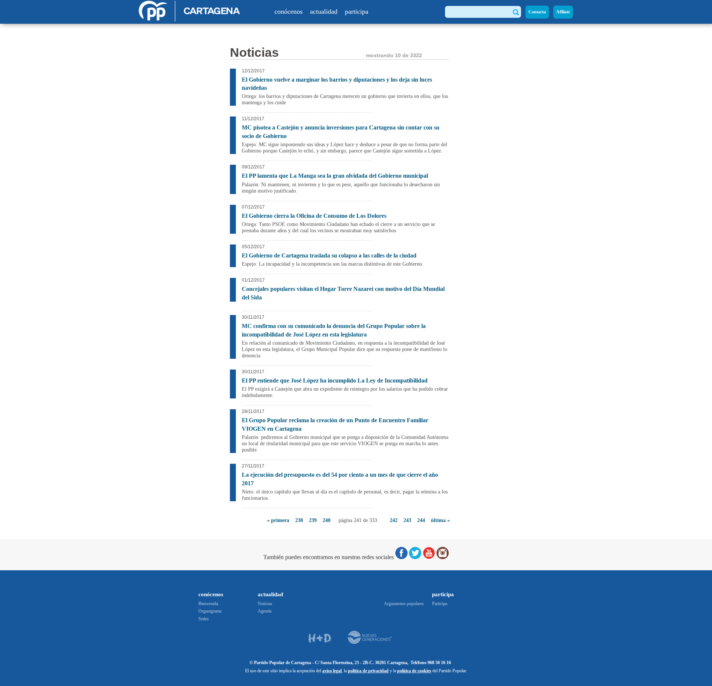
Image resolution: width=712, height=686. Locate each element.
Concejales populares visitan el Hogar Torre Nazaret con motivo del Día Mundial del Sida (343, 293)
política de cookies (414, 670)
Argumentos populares (404, 603)
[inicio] (190, 19)
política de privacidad (368, 670)
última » (440, 520)
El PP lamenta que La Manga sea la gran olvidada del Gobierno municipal (335, 176)
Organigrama (209, 611)
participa (356, 11)
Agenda (264, 611)
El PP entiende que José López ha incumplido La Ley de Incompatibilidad (335, 380)
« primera (278, 520)
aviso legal (332, 670)
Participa (439, 603)
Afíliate (563, 11)
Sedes (203, 618)
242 (394, 520)
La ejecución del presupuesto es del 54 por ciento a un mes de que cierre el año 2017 (340, 479)
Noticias (265, 603)
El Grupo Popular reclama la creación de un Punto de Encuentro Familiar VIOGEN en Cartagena (335, 424)
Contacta (537, 11)
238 (299, 520)
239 (313, 520)
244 (421, 520)
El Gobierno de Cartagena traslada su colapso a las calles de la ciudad (329, 255)
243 (407, 520)
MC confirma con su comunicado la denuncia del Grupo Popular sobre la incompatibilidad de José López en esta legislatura (334, 330)
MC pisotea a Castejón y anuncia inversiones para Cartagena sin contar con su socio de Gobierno (340, 131)
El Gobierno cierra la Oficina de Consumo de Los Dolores (314, 216)
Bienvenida (208, 603)
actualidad (323, 11)
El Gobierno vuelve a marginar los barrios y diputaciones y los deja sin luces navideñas (337, 83)
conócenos (288, 11)
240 (326, 520)
